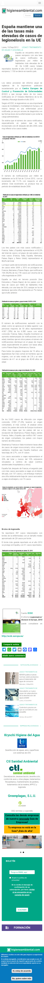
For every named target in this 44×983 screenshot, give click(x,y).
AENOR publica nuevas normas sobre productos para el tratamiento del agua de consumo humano (28, 679)
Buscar (37, 15)
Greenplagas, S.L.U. (22, 796)
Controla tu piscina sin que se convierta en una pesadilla (28, 710)
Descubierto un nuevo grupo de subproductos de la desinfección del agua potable (28, 694)
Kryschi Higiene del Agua (22, 735)
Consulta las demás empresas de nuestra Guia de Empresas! (22, 819)
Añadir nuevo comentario (13, 655)
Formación (22, 927)
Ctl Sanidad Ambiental (22, 761)
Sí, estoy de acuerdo (22, 971)
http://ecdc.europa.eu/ (12, 636)
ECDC (30, 613)
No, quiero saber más (21, 978)
